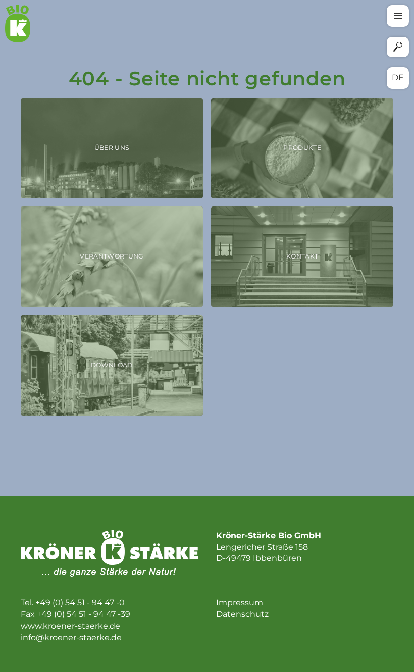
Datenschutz (242, 614)
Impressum (239, 602)
